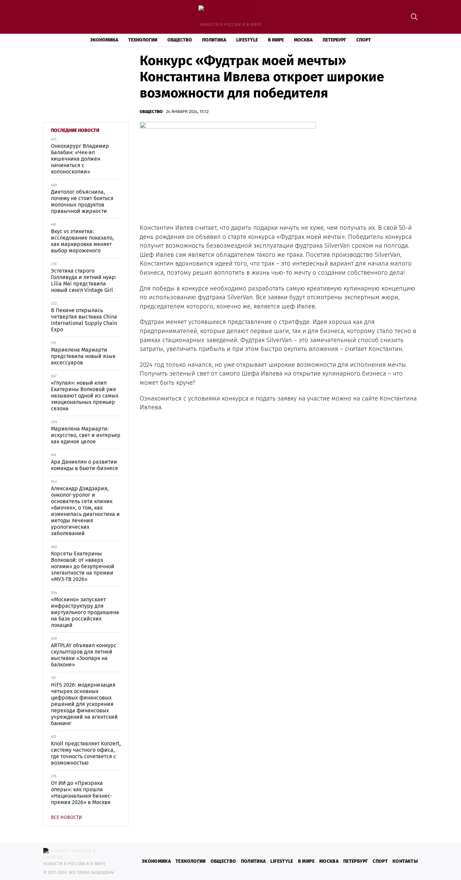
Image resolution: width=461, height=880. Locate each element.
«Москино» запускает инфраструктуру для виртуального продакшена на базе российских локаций (85, 612)
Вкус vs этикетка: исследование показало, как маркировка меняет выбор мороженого (82, 241)
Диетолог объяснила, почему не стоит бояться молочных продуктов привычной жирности (82, 201)
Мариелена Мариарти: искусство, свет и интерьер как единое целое (85, 435)
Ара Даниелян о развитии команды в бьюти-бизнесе (84, 465)
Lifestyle (247, 40)
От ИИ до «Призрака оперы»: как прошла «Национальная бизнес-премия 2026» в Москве (81, 792)
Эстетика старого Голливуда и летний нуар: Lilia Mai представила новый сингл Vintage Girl (83, 280)
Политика (214, 40)
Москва (303, 40)
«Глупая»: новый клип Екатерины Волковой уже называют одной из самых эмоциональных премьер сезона (84, 396)
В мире (276, 40)
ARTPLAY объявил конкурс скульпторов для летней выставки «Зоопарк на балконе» (83, 655)
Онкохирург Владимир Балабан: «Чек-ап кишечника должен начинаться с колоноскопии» (80, 159)
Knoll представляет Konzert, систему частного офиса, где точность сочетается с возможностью (86, 753)
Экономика (104, 40)
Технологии (142, 40)
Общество (179, 40)
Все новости (66, 817)
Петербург (334, 40)
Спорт (363, 40)
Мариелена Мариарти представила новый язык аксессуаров (83, 356)
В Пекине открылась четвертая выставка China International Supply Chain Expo (84, 320)
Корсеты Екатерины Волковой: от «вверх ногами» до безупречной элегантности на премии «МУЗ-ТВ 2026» (82, 566)
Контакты (405, 861)
